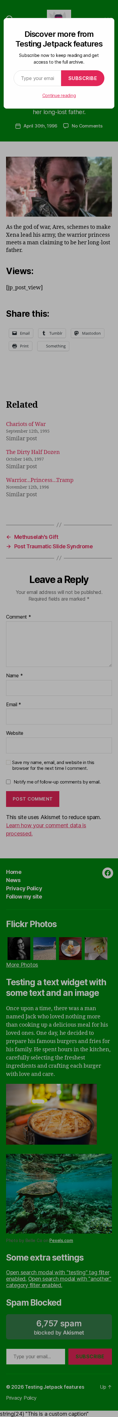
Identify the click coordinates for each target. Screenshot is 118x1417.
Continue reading (59, 95)
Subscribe (82, 78)
